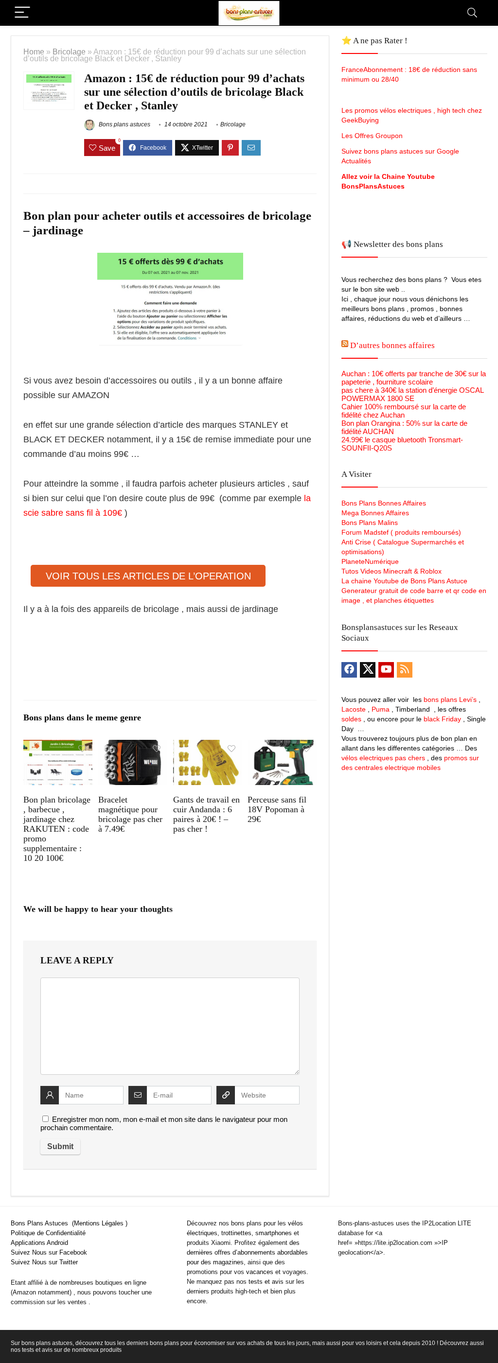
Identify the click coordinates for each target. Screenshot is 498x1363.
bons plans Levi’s (450, 699)
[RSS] (404, 670)
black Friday (442, 719)
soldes (351, 719)
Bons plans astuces (123, 124)
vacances (259, 1272)
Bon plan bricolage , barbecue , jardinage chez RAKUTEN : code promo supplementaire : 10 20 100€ (56, 829)
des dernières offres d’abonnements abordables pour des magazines (247, 1252)
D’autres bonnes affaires (392, 345)
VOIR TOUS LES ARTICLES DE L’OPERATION (148, 576)
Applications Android (39, 1242)
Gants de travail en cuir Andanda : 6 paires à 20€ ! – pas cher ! (206, 814)
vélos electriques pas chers (383, 758)
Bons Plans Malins (369, 522)
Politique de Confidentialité (48, 1233)
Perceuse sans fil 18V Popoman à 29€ (277, 809)
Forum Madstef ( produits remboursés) (401, 532)
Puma (381, 709)
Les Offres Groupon (373, 136)
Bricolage (69, 51)
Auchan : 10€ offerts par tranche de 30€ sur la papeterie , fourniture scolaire (413, 377)
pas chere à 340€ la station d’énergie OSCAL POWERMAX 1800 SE (412, 394)
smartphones (273, 1233)
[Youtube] (386, 670)
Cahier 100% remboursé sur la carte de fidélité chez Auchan (403, 410)
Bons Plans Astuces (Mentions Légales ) (69, 1223)
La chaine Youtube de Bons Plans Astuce (404, 581)
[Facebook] (349, 670)
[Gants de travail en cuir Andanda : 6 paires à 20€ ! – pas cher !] (207, 746)
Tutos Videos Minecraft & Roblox (391, 571)
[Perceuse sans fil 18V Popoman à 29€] (282, 746)
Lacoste (353, 709)
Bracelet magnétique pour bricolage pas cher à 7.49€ (130, 814)
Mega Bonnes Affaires (375, 513)
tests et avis (266, 1281)
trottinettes (236, 1233)
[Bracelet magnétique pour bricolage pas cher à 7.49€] (132, 746)
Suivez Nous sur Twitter (44, 1262)
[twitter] (367, 670)
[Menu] (22, 13)
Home (33, 51)
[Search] (472, 13)
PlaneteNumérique (370, 561)
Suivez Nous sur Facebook (49, 1252)
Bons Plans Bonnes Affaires (383, 503)
